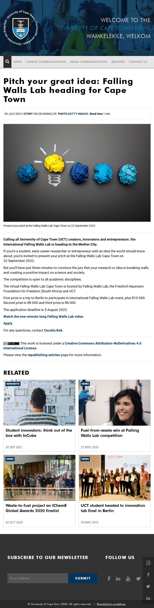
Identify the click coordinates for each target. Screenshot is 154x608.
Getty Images (78, 113)
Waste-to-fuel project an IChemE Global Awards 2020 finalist (36, 508)
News (17, 61)
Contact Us (138, 61)
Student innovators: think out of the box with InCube (39, 433)
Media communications (88, 61)
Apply (7, 323)
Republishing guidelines (111, 604)
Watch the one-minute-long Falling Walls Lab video (43, 316)
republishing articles (44, 355)
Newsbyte (12, 383)
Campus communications (46, 61)
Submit (82, 578)
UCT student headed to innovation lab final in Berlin (113, 508)
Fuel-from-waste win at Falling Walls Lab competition (110, 433)
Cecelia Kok (53, 330)
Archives (118, 61)
